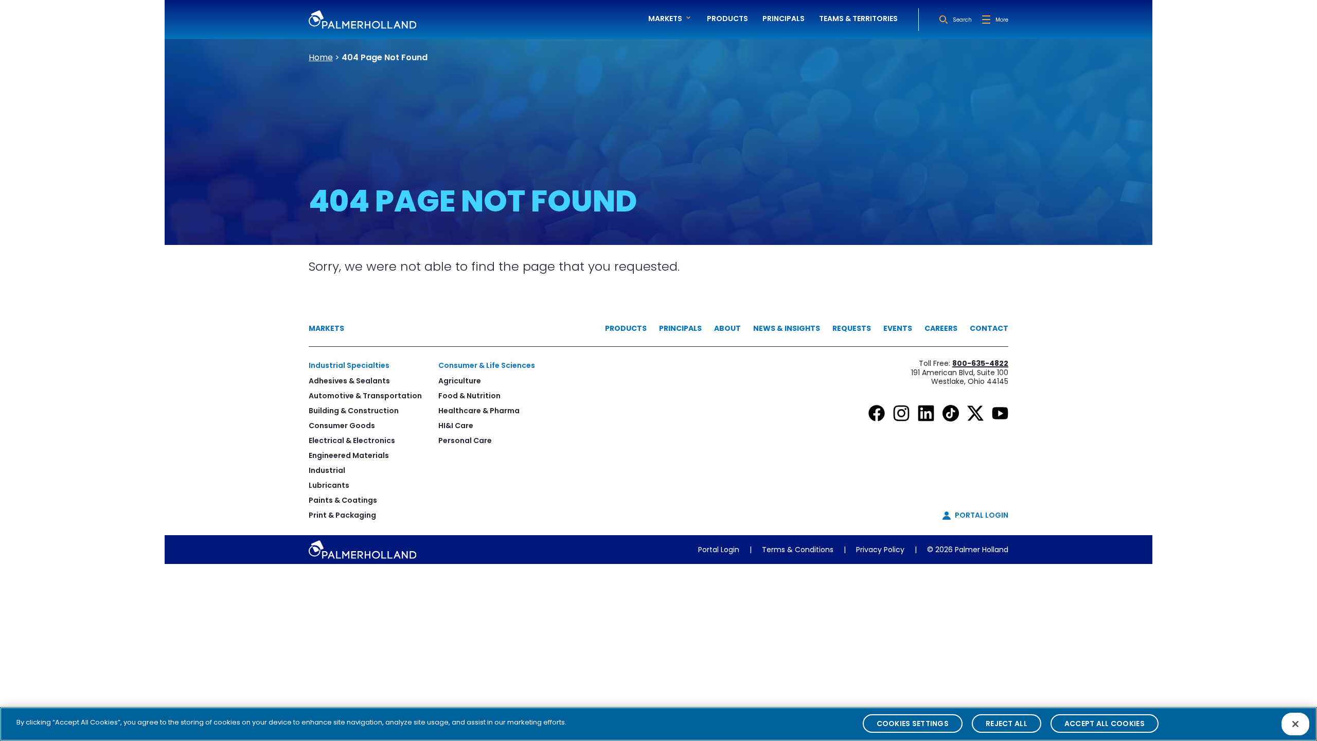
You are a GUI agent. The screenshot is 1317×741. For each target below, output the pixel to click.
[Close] (1295, 724)
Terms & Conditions (797, 549)
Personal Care (465, 440)
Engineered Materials (349, 455)
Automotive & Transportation (365, 396)
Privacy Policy (880, 549)
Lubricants (329, 485)
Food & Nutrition (469, 396)
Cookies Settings (913, 723)
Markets (326, 328)
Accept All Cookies (1104, 723)
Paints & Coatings (343, 500)
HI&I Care (455, 425)
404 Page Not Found (385, 57)
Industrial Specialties (349, 365)
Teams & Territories (858, 18)
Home (321, 57)
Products (727, 18)
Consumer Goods (342, 425)
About (727, 328)
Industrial (327, 470)
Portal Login (718, 549)
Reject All (1006, 723)
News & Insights (786, 328)
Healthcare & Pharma (479, 410)
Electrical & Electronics (352, 440)
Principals (783, 18)
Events (897, 328)
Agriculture (459, 381)
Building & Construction (354, 410)
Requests (851, 328)
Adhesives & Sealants (349, 381)
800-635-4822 (980, 363)
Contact (989, 328)
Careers (940, 328)
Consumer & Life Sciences (486, 365)
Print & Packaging (342, 515)
